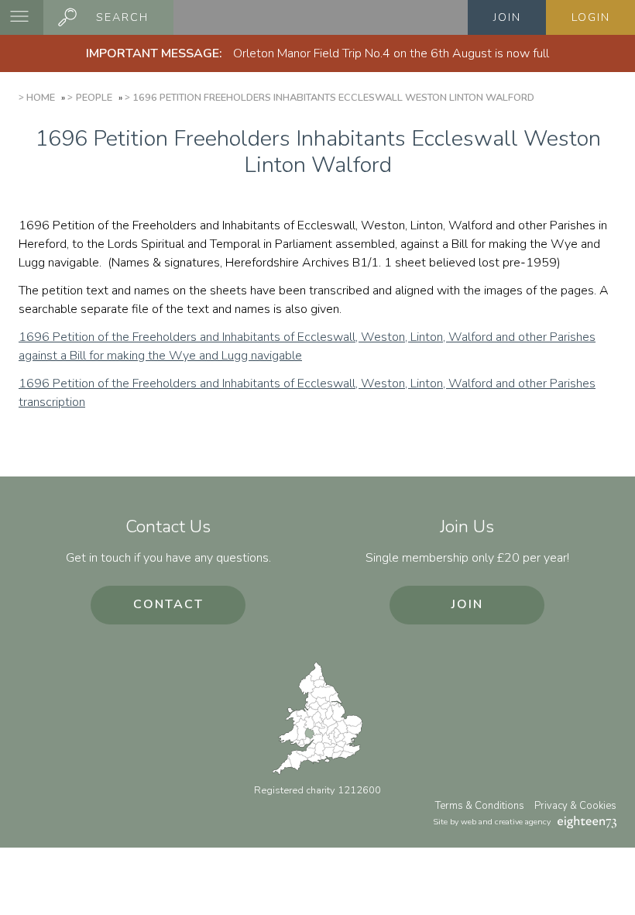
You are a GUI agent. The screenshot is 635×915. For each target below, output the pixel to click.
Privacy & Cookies (575, 806)
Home (40, 98)
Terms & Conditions (479, 806)
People (94, 98)
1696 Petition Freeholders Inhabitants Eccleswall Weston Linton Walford (333, 98)
